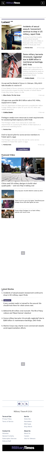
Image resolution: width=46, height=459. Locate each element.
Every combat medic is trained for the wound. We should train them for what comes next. (22, 304)
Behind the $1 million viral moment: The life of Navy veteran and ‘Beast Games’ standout (23, 311)
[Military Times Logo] (13, 3)
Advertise (5, 433)
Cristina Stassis (29, 78)
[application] (22, 170)
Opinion (7, 300)
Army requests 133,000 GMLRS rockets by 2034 (29, 191)
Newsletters (28, 421)
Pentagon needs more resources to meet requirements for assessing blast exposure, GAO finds (22, 118)
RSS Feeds (27, 424)
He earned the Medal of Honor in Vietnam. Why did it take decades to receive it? (21, 84)
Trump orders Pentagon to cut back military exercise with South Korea (27, 211)
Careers (26, 436)
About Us (27, 433)
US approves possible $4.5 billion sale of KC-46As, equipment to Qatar (20, 101)
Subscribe (27, 419)
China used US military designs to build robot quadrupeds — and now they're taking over (19, 184)
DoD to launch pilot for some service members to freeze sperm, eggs (20, 135)
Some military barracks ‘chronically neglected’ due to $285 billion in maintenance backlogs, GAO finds (33, 59)
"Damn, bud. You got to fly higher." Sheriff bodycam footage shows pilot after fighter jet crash (29, 201)
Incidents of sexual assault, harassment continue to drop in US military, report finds (33, 30)
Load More (23, 149)
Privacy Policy (7, 419)
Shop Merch (28, 426)
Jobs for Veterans (29, 438)
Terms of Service (7, 421)
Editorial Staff (6, 441)
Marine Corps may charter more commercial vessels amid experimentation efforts (23, 326)
